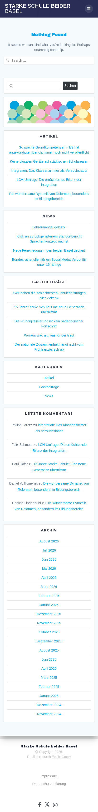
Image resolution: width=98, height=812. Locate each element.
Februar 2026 (49, 596)
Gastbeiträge (49, 387)
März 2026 (49, 587)
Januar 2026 (49, 605)
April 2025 (49, 668)
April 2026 (49, 578)
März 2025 (49, 677)
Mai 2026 (49, 568)
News (49, 396)
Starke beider (37, 8)
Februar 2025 (49, 687)
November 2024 (49, 714)
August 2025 (49, 650)
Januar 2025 (49, 696)
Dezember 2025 (49, 614)
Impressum (49, 776)
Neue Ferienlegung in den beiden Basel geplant (49, 250)
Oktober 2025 (49, 632)
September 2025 (49, 641)
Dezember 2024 (49, 705)
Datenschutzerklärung (49, 784)
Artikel (49, 378)
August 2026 (49, 541)
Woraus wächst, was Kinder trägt (49, 335)
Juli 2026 (49, 550)
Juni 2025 (49, 659)
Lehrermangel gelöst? (49, 227)
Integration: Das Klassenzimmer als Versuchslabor (49, 170)
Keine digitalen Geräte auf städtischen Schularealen (49, 161)
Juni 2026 (49, 559)
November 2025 (49, 623)
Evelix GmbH (61, 757)
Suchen (70, 86)
